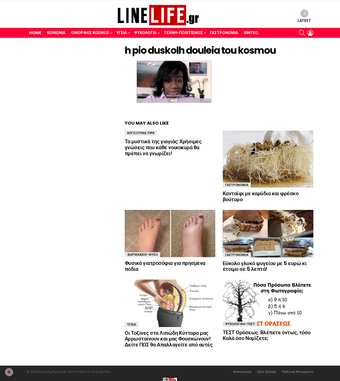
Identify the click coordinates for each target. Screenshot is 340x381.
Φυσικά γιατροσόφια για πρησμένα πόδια (165, 266)
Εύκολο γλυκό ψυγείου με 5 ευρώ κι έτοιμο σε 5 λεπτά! (265, 266)
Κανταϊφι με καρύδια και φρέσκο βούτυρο (260, 196)
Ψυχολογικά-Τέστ (240, 324)
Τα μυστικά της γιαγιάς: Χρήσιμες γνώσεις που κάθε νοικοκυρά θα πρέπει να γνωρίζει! (163, 147)
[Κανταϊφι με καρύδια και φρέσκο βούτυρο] (268, 159)
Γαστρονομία (224, 33)
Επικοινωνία (242, 372)
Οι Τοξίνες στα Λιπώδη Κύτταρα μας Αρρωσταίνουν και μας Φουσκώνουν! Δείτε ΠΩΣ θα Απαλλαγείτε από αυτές (169, 338)
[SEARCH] (302, 33)
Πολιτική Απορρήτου (297, 372)
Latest (304, 21)
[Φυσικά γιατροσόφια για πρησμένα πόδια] (170, 233)
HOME (35, 33)
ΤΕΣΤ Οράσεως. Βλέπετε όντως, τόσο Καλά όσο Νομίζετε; (267, 335)
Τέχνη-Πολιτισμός (183, 33)
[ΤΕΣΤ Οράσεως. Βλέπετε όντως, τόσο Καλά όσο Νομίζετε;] (268, 303)
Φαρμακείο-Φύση (142, 254)
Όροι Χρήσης (266, 372)
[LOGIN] (310, 33)
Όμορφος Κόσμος (90, 33)
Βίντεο (251, 33)
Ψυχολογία (145, 33)
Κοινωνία (56, 33)
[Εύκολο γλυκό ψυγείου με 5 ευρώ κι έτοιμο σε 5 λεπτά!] (268, 233)
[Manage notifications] (9, 372)
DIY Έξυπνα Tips (141, 133)
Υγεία (121, 33)
